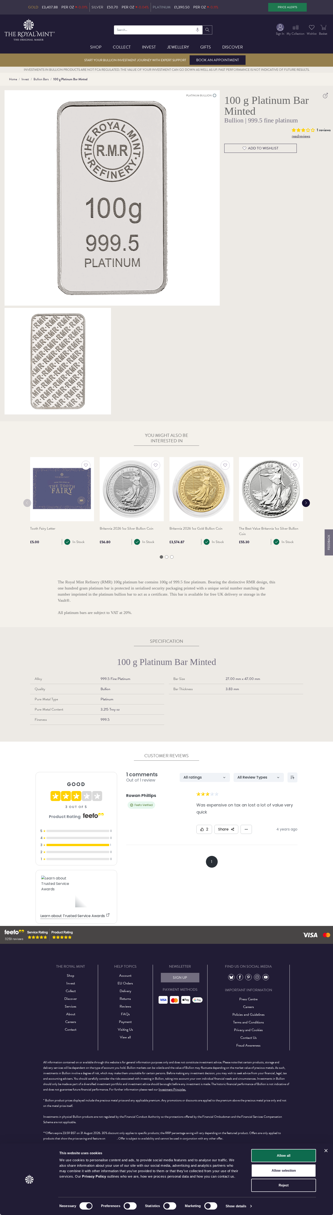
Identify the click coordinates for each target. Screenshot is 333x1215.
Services (70, 1006)
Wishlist (312, 33)
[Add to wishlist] (85, 465)
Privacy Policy (94, 1176)
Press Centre (248, 999)
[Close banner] (326, 1150)
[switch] (130, 1206)
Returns (125, 998)
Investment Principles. (172, 1089)
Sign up (180, 977)
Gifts (205, 47)
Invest (149, 47)
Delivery (125, 991)
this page (111, 1138)
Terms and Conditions (248, 1022)
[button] (304, 129)
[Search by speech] (197, 30)
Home (13, 79)
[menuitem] (280, 30)
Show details (236, 1206)
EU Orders (125, 983)
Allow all (283, 1155)
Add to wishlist (263, 148)
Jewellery (178, 47)
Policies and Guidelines (248, 1014)
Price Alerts (287, 7)
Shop (95, 47)
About (70, 1014)
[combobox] (158, 29)
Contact (70, 1029)
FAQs (125, 1014)
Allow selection (284, 1170)
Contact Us (248, 1037)
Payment (125, 1022)
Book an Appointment (217, 60)
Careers (70, 1022)
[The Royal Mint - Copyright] (30, 29)
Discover (232, 47)
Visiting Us (125, 1029)
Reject (284, 1185)
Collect (122, 47)
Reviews (125, 1006)
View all (125, 1037)
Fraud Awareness (248, 1045)
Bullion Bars (41, 79)
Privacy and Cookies (248, 1030)
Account (125, 975)
